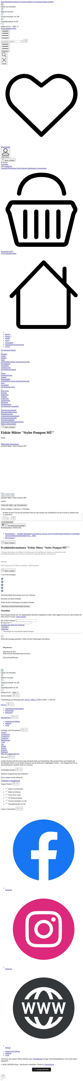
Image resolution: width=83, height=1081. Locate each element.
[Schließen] (2, 492)
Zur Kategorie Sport (8, 387)
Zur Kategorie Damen (8, 369)
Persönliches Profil (14, 168)
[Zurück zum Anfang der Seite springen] (3, 1076)
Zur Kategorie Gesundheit (10, 406)
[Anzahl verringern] (5, 518)
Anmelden (4, 164)
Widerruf (8, 723)
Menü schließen (10, 160)
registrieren (8, 166)
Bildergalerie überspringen (10, 444)
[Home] (43, 294)
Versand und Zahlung (12, 721)
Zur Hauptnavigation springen (43, 2)
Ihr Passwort (6, 623)
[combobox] (11, 41)
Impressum (9, 712)
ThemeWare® (49, 1064)
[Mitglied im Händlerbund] (10, 781)
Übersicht (4, 168)
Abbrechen (4, 629)
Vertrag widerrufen (43, 1069)
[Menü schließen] (2, 352)
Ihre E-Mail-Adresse (8, 620)
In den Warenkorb (7, 522)
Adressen (24, 168)
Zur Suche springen (26, 2)
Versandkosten (37, 1059)
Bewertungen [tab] (10, 538)
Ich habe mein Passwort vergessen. (13, 625)
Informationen (6, 717)
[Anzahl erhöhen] (13, 518)
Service (3, 705)
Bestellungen (32, 168)
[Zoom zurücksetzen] (8, 495)
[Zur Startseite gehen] (8, 28)
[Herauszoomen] (3, 495)
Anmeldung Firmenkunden (14, 709)
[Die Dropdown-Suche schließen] (25, 41)
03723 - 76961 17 (31, 700)
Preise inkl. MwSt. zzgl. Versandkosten (14, 505)
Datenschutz (9, 710)
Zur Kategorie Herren (8, 350)
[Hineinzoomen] (12, 495)
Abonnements (41, 168)
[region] (41, 472)
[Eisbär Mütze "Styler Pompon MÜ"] (14, 446)
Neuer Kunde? (21, 617)
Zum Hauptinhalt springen (10, 2)
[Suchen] (22, 41)
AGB (7, 725)
